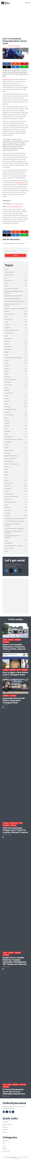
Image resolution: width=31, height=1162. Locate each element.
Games (6, 374)
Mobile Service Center (10, 458)
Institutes (7, 423)
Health (6, 395)
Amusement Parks (9, 272)
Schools (7, 491)
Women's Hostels (9, 548)
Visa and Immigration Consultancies (14, 545)
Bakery (6, 285)
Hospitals (7, 401)
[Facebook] (7, 570)
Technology (8, 513)
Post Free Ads (6, 1151)
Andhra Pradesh (9, 275)
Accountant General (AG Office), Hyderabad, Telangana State (14, 700)
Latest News (8, 442)
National (7, 466)
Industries (7, 420)
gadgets (7, 368)
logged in (11, 243)
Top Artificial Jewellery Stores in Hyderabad (13, 536)
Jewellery (7, 425)
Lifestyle (7, 445)
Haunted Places (9, 393)
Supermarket (8, 510)
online (6, 475)
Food (6, 363)
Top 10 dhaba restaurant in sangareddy (15, 518)
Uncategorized (8, 543)
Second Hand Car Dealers (11, 496)
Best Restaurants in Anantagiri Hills (13, 295)
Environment (8, 349)
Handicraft (7, 390)
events (6, 355)
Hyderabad (11, 45)
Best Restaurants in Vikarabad (12, 298)
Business (7, 311)
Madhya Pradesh (9, 450)
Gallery (6, 371)
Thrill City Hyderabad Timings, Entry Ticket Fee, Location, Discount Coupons (15, 830)
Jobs (6, 428)
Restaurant (7, 485)
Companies (8, 327)
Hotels (6, 404)
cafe (6, 316)
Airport (6, 269)
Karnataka (7, 431)
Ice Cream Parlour (9, 415)
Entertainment (8, 346)
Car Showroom (8, 319)
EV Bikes (7, 352)
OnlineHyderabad (12, 1157)
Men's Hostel (8, 453)
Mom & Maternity (9, 461)
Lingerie (7, 447)
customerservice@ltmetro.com (14, 206)
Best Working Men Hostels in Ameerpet (14, 301)
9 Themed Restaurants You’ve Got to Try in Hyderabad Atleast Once (14, 1091)
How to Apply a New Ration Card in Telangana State (15, 673)
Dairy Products (8, 338)
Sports (6, 505)
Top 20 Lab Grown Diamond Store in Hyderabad (14, 532)
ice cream (7, 412)
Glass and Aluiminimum (10, 379)
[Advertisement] (15, 21)
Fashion (7, 360)
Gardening (7, 376)
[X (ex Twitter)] (20, 570)
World (6, 551)
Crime (6, 335)
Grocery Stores (8, 385)
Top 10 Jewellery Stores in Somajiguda (14, 521)
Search (15, 255)
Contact (5, 1132)
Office (6, 472)
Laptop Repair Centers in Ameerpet (13, 439)
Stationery (7, 507)
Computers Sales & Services (12, 330)
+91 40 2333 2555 (17, 204)
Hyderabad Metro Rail (20, 182)
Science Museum (9, 494)
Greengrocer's (8, 382)
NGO (6, 469)
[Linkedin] (15, 570)
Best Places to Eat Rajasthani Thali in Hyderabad (14, 292)
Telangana (17, 45)
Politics (6, 480)
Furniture (7, 365)
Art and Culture (8, 280)
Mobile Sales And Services (11, 455)
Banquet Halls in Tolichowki (11, 288)
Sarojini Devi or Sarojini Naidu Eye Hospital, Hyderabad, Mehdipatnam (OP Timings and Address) (15, 960)
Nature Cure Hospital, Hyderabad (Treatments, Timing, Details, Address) (14, 646)
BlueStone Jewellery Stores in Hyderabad (15, 308)
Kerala (6, 434)
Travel (6, 540)
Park (6, 477)
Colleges (7, 325)
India (6, 417)
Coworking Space (9, 333)
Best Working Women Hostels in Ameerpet (13, 305)
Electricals (7, 344)
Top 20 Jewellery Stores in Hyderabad (14, 528)
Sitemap (5, 1148)
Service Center (8, 499)
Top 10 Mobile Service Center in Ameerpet (12, 524)
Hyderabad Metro (7, 79)
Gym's (6, 387)
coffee (6, 322)
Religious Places (9, 483)
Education (7, 341)
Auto (6, 283)
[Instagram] (11, 570)
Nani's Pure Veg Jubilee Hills (11, 464)
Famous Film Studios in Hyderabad (13, 357)
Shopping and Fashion (10, 502)
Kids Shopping (8, 436)
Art (5, 277)
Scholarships (8, 488)
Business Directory (9, 314)
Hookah (7, 398)
